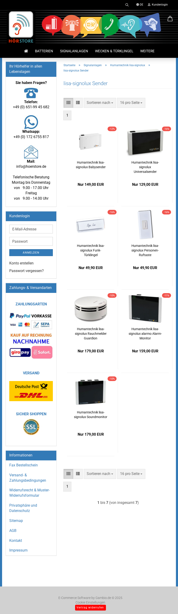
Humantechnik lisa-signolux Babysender (91, 165)
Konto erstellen (21, 263)
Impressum (18, 550)
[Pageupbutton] (165, 603)
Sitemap (16, 520)
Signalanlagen (74, 51)
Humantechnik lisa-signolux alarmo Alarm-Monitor (145, 333)
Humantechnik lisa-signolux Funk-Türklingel (91, 250)
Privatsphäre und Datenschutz (23, 508)
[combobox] (100, 103)
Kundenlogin (159, 4)
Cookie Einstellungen (90, 602)
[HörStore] (21, 27)
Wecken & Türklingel (114, 51)
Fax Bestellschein (23, 465)
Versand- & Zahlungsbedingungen (27, 478)
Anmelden (31, 252)
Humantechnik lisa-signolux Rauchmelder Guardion (91, 333)
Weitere (147, 51)
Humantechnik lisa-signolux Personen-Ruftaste (145, 250)
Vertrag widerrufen (90, 607)
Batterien (44, 51)
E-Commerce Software (74, 598)
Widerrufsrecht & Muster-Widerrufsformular (29, 493)
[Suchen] (127, 4)
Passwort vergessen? (26, 271)
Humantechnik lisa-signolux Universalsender (145, 167)
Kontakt (15, 540)
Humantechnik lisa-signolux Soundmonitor (90, 414)
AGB (12, 530)
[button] (170, 19)
